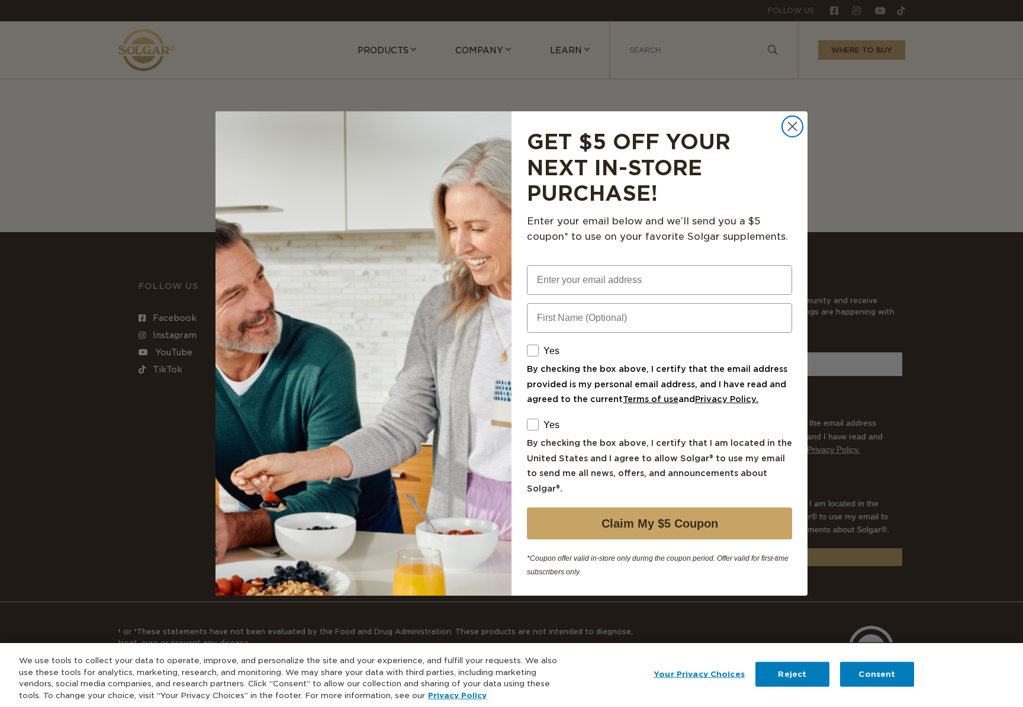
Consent (876, 674)
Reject (792, 674)
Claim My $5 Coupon (659, 523)
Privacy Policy (457, 694)
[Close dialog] (792, 126)
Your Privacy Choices (699, 674)
